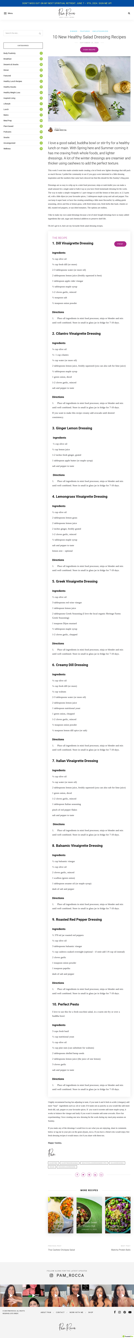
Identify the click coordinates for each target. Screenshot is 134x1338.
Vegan (51, 1167)
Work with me (76, 1312)
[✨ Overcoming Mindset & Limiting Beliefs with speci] (33, 1295)
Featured (85, 31)
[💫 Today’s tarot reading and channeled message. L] (11, 1295)
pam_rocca (70, 1275)
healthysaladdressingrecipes (94, 1163)
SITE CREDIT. (14, 1313)
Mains (6, 115)
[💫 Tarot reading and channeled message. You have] (100, 1295)
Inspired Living (9, 98)
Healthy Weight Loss (12, 92)
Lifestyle (7, 104)
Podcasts (7, 132)
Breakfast (8, 59)
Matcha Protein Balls (120, 1250)
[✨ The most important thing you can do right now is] (78, 1295)
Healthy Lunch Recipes (13, 81)
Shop (90, 1312)
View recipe (89, 50)
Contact (60, 1312)
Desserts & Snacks (11, 64)
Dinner (73, 31)
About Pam (46, 1312)
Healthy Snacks (10, 87)
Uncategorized (100, 31)
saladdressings (117, 1163)
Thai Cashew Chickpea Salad (61, 1250)
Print (120, 244)
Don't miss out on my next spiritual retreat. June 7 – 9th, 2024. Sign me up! (67, 3)
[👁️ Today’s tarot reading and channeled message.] (56, 1295)
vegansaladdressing (67, 1167)
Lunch (6, 109)
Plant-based (8, 126)
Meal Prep (8, 121)
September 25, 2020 (89, 43)
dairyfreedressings (70, 1163)
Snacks (6, 137)
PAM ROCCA (61, 130)
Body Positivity (10, 53)
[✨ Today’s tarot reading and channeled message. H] (123, 1295)
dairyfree (53, 1163)
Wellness (7, 149)
